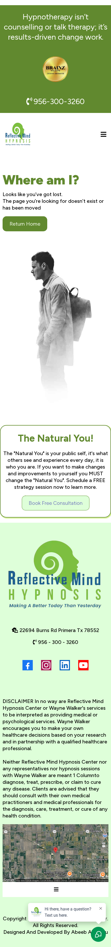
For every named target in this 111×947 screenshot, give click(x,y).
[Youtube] (83, 665)
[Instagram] (46, 665)
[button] (102, 134)
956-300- (50, 101)
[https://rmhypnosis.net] (18, 134)
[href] (55, 853)
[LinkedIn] (65, 665)
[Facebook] (27, 665)
